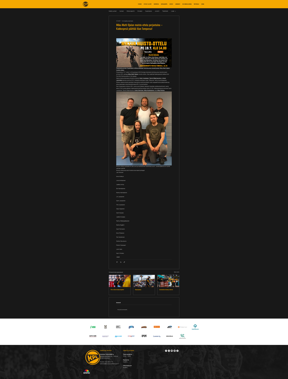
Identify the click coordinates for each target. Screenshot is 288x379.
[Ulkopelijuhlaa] (144, 281)
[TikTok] (177, 351)
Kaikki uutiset (113, 11)
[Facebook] (166, 351)
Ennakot (140, 11)
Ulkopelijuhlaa (138, 289)
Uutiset (122, 11)
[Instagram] (169, 351)
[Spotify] (175, 351)
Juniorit (157, 11)
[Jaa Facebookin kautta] (117, 262)
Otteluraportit (131, 11)
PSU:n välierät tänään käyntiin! (117, 289)
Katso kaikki (176, 272)
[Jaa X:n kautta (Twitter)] (120, 262)
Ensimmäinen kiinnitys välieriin (166, 289)
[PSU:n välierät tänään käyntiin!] (119, 281)
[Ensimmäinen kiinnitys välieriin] (168, 281)
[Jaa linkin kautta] (124, 262)
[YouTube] (172, 351)
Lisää (172, 11)
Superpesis (148, 11)
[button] (177, 4)
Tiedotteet (165, 11)
